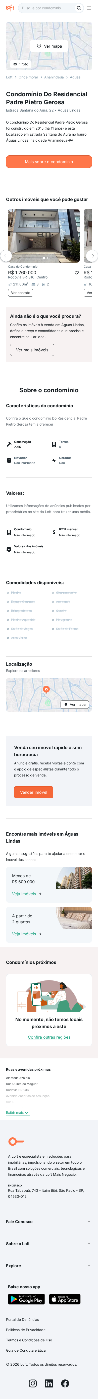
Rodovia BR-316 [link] (17, 1090)
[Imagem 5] (58, 257)
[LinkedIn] (49, 1384)
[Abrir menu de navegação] (89, 8)
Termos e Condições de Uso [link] (29, 1340)
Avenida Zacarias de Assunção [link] (28, 1096)
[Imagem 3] (51, 257)
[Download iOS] (65, 1300)
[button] (49, 695)
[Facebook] (65, 1384)
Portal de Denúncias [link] (22, 1319)
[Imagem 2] (47, 258)
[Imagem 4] (54, 257)
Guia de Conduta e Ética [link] (26, 1350)
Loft (9, 77)
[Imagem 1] (44, 258)
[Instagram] (33, 1384)
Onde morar (28, 77)
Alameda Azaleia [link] (18, 1078)
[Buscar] (79, 8)
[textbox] (51, 8)
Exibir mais (15, 1112)
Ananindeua (54, 77)
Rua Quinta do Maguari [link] (22, 1084)
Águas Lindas (81, 77)
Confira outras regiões (49, 1037)
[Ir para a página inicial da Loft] (12, 8)
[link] (32, 350)
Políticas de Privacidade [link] (25, 1330)
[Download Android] (26, 1300)
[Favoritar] (77, 273)
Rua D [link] (10, 1102)
